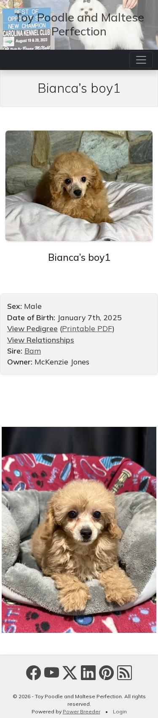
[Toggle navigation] (141, 59)
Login (120, 711)
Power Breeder (81, 711)
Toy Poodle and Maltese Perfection (79, 24)
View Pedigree (32, 328)
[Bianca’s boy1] (79, 184)
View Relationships (40, 339)
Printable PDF (87, 328)
